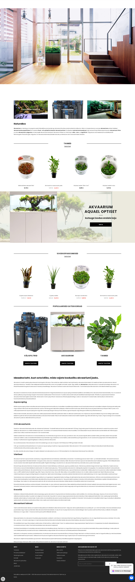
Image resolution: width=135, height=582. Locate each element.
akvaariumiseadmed (79, 130)
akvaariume (104, 128)
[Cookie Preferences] (3, 579)
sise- (77, 132)
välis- (74, 132)
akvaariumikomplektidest (22, 130)
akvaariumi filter (115, 130)
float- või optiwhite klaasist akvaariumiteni (51, 130)
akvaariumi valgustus (25, 132)
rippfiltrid (84, 132)
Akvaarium (17, 128)
